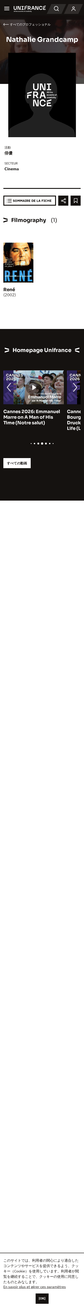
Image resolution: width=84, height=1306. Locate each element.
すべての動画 (17, 463)
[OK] (42, 1298)
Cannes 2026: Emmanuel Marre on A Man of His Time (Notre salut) (31, 417)
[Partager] (63, 201)
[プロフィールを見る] (73, 9)
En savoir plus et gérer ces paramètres (34, 1287)
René (9, 289)
